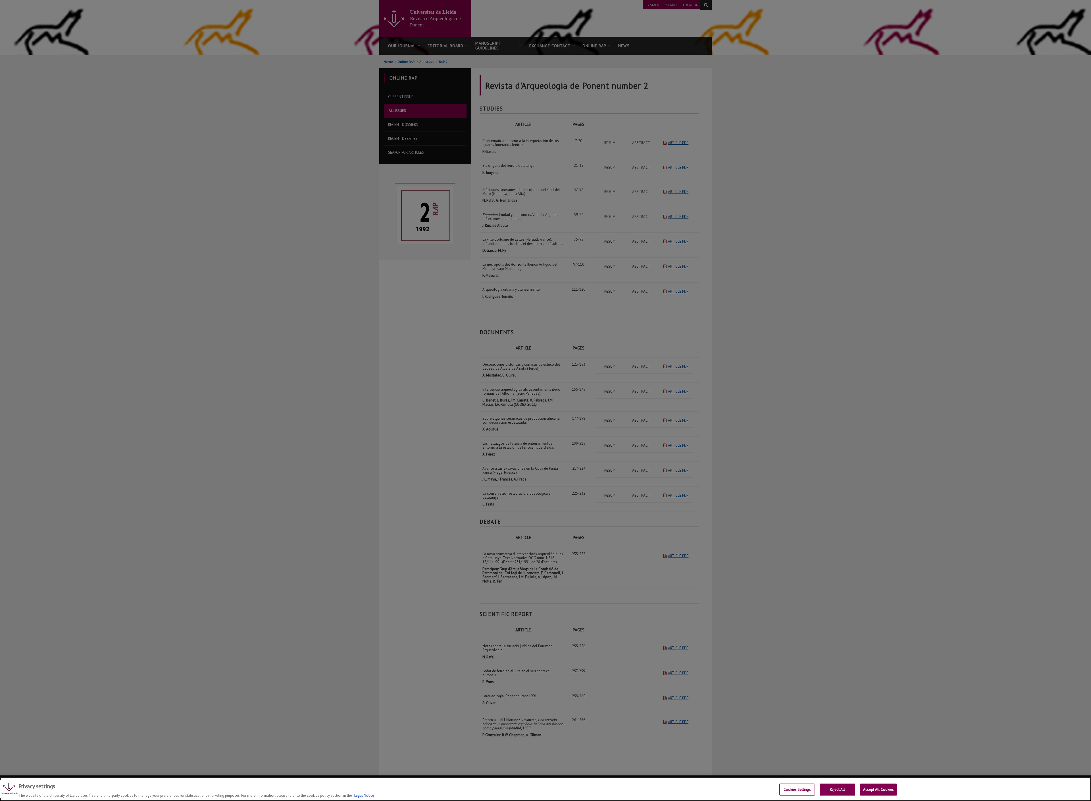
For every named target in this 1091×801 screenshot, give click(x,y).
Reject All (837, 789)
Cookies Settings (797, 789)
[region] (545, 789)
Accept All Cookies (878, 789)
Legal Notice (364, 795)
